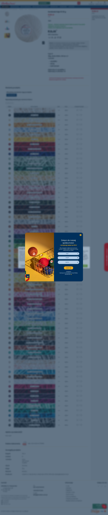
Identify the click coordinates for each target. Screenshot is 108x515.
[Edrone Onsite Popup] (54, 257)
